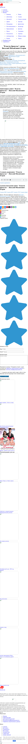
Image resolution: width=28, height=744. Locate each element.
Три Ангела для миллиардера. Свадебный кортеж (6, 427)
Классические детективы (11, 60)
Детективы (9, 16)
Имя (1, 349)
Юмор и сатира (22, 36)
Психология (9, 33)
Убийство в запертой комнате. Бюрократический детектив (7, 512)
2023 (10, 58)
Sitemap (5, 716)
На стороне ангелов (4, 541)
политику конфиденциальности (14, 369)
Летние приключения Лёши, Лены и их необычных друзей (7, 656)
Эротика (20, 33)
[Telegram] (15, 207)
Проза (8, 31)
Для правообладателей (8, 719)
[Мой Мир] (5, 207)
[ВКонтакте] (1, 207)
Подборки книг (7, 40)
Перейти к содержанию (6, 0)
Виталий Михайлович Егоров (11, 56)
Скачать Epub (24, 192)
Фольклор (20, 26)
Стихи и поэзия (22, 19)
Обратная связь (7, 717)
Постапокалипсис (11, 26)
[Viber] (11, 207)
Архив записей (7, 735)
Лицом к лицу (3, 627)
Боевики (8, 14)
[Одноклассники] (3, 207)
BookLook (2, 7)
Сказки (20, 16)
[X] (9, 207)
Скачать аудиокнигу (5, 182)
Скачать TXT (17, 192)
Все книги (5, 11)
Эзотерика (20, 31)
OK (14, 740)
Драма (8, 21)
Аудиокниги (6, 41)
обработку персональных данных (14, 368)
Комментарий (3, 354)
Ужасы (20, 38)
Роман (19, 14)
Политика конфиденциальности (11, 720)
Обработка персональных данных (11, 721)
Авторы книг (6, 732)
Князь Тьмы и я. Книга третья (6, 480)
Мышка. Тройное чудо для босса (7, 450)
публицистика (10, 36)
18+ (14, 59)
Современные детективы (12, 62)
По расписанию (3, 598)
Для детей (9, 19)
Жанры (5, 12)
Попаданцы (9, 24)
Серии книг (6, 733)
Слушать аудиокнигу (16, 63)
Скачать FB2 (3, 192)
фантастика (21, 24)
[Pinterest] (7, 207)
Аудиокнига (12, 55)
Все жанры (6, 730)
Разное (8, 38)
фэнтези (20, 28)
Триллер (20, 21)
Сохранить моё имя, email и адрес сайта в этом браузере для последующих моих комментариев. (13, 373)
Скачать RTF (10, 192)
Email (2, 351)
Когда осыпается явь (4, 685)
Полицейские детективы (19, 71)
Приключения (10, 28)
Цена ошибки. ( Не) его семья (6, 402)
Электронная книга (20, 55)
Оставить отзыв (7, 64)
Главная (5, 9)
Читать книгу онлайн (5, 63)
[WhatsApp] (13, 207)
